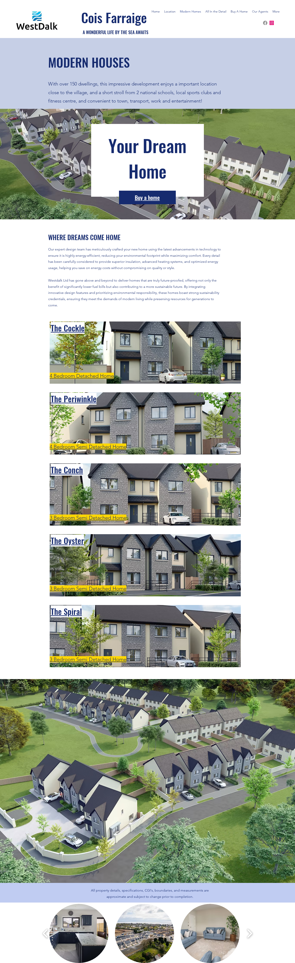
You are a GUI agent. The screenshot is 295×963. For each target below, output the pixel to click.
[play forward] (249, 933)
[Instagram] (272, 23)
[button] (78, 933)
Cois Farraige (114, 17)
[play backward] (45, 933)
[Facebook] (265, 23)
